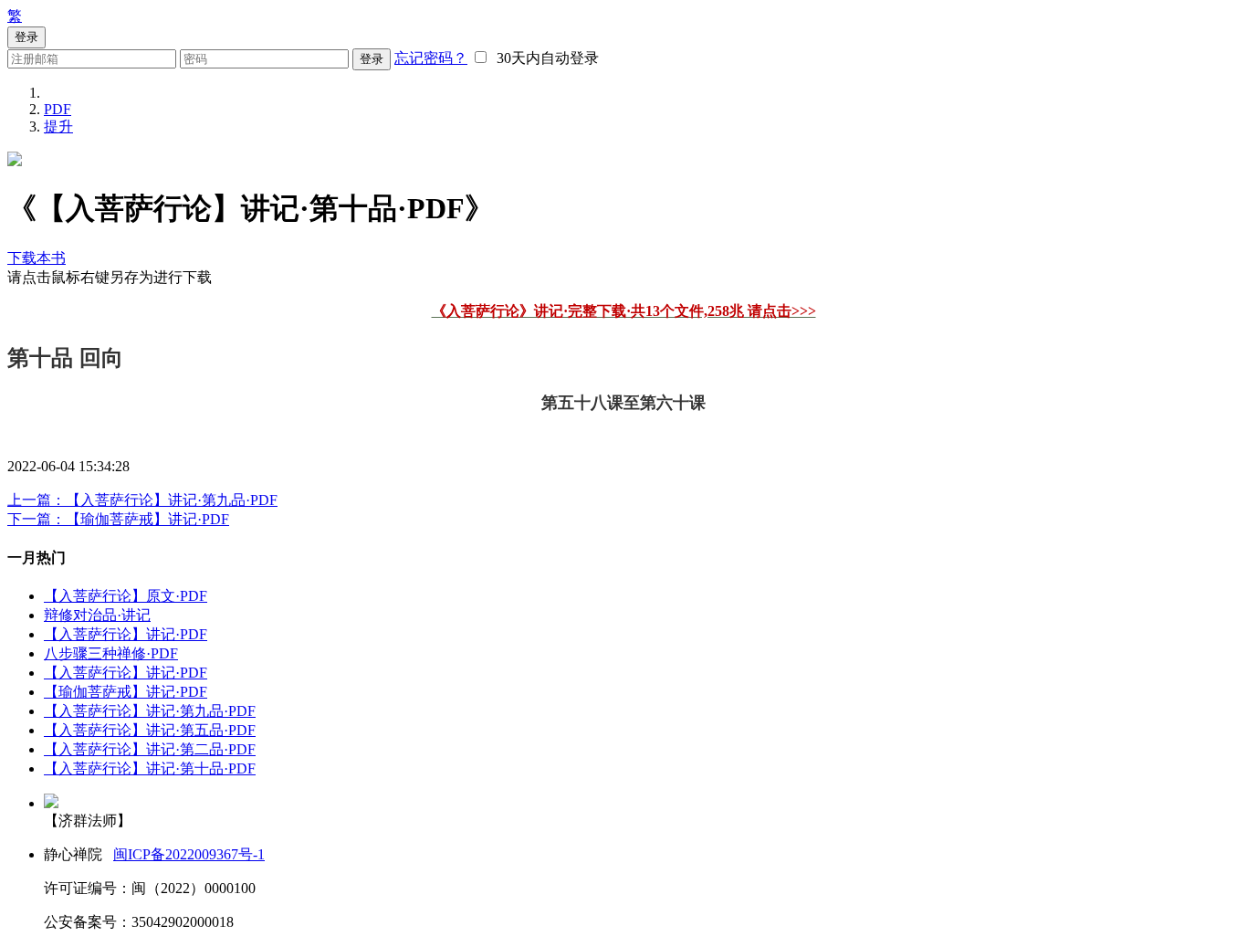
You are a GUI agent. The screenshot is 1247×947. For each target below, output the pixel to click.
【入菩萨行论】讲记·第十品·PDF (150, 768)
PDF (57, 109)
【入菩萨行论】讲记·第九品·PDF (150, 711)
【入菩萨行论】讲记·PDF (125, 634)
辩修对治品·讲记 (97, 615)
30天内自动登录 (544, 58)
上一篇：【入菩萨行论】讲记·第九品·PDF (142, 500)
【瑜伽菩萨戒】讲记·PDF (125, 692)
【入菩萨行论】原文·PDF (125, 596)
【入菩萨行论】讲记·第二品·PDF (150, 749)
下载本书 (36, 258)
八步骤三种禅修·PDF (111, 653)
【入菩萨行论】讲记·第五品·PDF (150, 730)
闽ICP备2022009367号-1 (189, 854)
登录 (371, 59)
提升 (58, 126)
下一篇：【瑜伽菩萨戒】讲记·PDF (118, 519)
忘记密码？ (430, 58)
